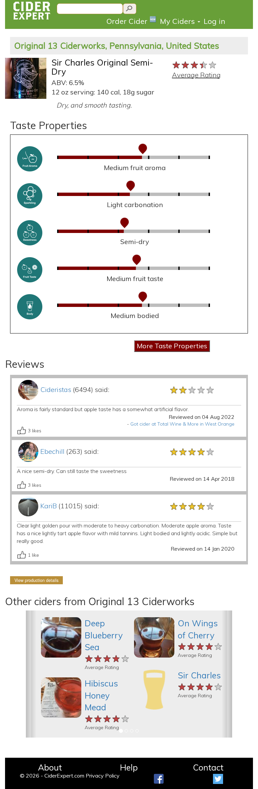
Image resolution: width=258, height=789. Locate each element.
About (50, 767)
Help (129, 767)
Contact (208, 767)
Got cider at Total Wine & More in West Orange (182, 424)
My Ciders (178, 21)
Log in (214, 21)
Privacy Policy (103, 775)
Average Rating (196, 75)
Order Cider (131, 20)
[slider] (194, 64)
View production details (36, 580)
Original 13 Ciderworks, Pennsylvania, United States (116, 45)
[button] (31, 674)
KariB (48, 506)
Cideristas (55, 389)
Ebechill (52, 451)
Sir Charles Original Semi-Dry (102, 67)
